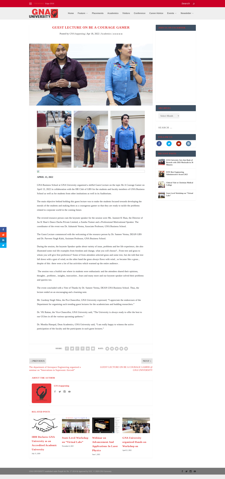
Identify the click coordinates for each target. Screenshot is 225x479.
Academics (112, 13)
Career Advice (156, 13)
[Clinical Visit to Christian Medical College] (161, 184)
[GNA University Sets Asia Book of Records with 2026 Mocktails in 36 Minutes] (161, 162)
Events (170, 13)
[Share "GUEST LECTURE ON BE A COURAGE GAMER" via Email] (93, 348)
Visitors (126, 13)
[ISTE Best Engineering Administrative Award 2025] (161, 174)
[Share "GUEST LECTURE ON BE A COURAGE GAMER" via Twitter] (72, 348)
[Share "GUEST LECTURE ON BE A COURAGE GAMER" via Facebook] (67, 348)
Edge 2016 (49, 3)
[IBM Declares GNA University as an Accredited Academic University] (45, 425)
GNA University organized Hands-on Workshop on (134, 442)
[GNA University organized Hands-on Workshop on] (136, 425)
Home (71, 13)
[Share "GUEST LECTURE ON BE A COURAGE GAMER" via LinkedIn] (87, 348)
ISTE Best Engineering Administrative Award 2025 (177, 173)
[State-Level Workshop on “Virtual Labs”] (76, 425)
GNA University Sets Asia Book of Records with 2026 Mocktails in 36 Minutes (179, 162)
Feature (81, 13)
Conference (139, 13)
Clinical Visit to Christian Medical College (179, 184)
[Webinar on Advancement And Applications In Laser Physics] (106, 425)
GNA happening (77, 33)
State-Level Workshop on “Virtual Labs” (179, 194)
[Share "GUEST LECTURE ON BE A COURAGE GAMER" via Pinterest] (82, 348)
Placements (98, 13)
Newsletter (186, 13)
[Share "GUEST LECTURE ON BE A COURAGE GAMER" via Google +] (77, 348)
